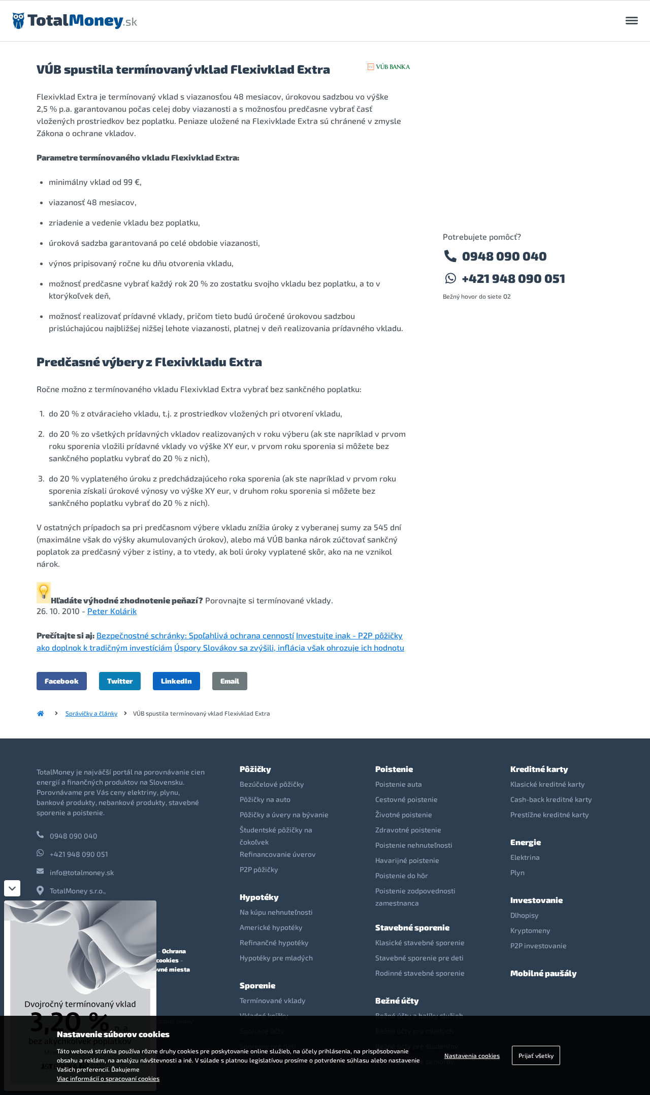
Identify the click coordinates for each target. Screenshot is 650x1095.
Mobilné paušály (543, 973)
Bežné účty (397, 1000)
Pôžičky (255, 769)
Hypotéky (259, 896)
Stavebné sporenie (412, 927)
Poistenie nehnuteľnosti (413, 845)
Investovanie (536, 900)
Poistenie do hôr (401, 875)
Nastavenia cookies (472, 1055)
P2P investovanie (538, 945)
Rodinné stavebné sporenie (420, 973)
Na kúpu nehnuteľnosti (276, 912)
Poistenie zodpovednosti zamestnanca (415, 896)
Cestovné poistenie (406, 799)
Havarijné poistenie (407, 860)
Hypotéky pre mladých (276, 957)
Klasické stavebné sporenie (420, 942)
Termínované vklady (273, 1000)
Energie (525, 842)
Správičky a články (91, 713)
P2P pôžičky (259, 869)
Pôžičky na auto (265, 799)
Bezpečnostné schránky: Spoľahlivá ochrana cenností (195, 635)
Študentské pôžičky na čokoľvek (276, 835)
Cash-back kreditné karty (551, 799)
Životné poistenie (403, 814)
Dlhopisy (524, 915)
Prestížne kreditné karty (549, 814)
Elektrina (525, 857)
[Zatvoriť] (12, 888)
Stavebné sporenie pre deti (419, 957)
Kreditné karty (539, 769)
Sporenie (257, 985)
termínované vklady (293, 600)
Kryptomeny (530, 930)
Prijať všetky (536, 1055)
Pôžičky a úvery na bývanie (284, 814)
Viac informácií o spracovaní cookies (108, 1078)
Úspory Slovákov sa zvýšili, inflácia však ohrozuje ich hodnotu (289, 647)
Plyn (517, 872)
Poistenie (394, 769)
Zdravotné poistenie (408, 829)
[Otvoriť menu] (632, 21)
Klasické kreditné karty (547, 784)
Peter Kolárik (112, 611)
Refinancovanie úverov (278, 854)
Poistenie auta (398, 784)
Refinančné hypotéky (274, 942)
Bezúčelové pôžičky (272, 784)
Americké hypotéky (271, 927)
